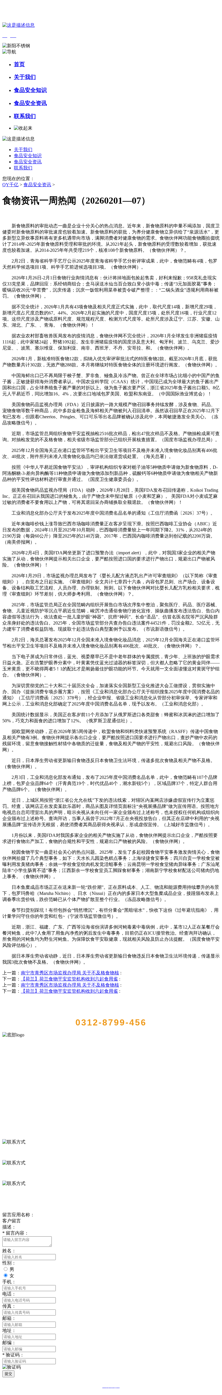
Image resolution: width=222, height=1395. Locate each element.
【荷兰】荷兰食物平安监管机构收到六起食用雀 (69, 978)
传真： (9, 1306)
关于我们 (25, 77)
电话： (9, 1293)
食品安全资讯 (30, 103)
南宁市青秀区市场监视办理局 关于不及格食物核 (70, 972)
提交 (8, 1374)
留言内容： (15, 1233)
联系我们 (25, 116)
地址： (9, 1330)
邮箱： (9, 1318)
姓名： (9, 1250)
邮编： (9, 1342)
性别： (9, 1262)
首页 (19, 64)
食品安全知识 (30, 90)
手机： (9, 1281)
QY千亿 (10, 184)
